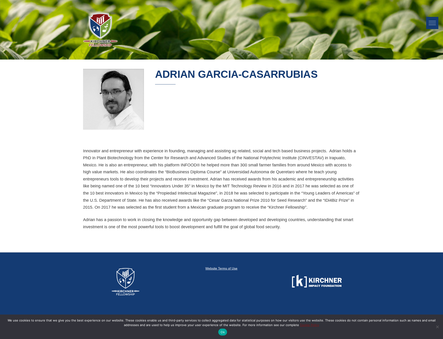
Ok (223, 332)
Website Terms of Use (221, 268)
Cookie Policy (309, 325)
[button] (432, 23)
